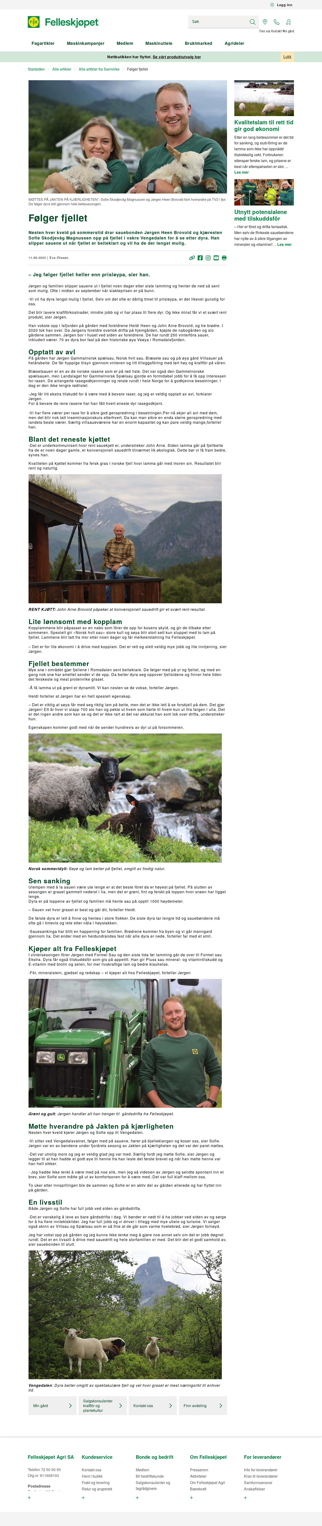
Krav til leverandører (261, 1476)
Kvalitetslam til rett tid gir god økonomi (263, 125)
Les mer (241, 172)
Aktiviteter (198, 1476)
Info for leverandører (260, 1469)
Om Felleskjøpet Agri (207, 1482)
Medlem (125, 43)
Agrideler (234, 43)
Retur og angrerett (97, 1489)
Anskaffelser (254, 1489)
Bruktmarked (198, 43)
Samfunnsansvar (258, 1482)
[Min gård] (288, 22)
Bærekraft (198, 1489)
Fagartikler (43, 43)
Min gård (40, 1405)
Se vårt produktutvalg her (177, 56)
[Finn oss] (265, 22)
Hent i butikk (92, 1476)
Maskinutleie (158, 43)
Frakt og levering (96, 1482)
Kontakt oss (143, 1405)
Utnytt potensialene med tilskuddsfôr (260, 215)
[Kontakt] (277, 22)
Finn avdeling (195, 1405)
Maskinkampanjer (85, 43)
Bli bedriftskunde (150, 1476)
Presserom (199, 1469)
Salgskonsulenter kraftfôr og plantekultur (97, 1405)
